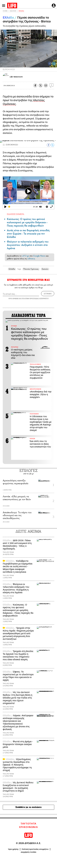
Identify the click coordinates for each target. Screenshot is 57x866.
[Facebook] (49, 63)
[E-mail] (46, 85)
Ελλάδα (21, 11)
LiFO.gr (25, 256)
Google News (39, 256)
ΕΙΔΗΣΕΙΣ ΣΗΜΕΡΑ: (15, 214)
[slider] (20, 206)
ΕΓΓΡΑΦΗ (47, 293)
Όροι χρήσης (13, 849)
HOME (5, 11)
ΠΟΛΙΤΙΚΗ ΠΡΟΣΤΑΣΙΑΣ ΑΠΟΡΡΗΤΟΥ (35, 298)
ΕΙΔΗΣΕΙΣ (13, 11)
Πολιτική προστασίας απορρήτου (35, 849)
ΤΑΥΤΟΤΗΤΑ (28, 823)
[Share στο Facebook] (48, 145)
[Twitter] (54, 63)
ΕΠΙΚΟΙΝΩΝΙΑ (28, 827)
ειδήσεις (31, 258)
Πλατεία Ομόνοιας (31, 269)
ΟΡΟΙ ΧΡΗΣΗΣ (13, 298)
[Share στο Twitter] (52, 145)
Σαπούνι (45, 269)
